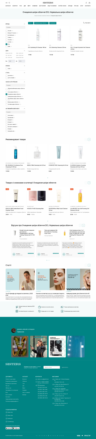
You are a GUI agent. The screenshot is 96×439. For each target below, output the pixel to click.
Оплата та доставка (10, 379)
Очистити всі (52, 23)
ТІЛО (20, 5)
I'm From (50, 206)
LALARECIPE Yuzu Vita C (81, 206)
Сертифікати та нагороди (12, 390)
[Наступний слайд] (89, 139)
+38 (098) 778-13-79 (59, 382)
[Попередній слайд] (86, 139)
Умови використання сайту (12, 399)
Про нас (7, 385)
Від (6, 61)
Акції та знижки (26, 392)
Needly (28, 163)
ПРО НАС (76, 5)
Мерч (23, 388)
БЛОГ (81, 5)
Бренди (24, 394)
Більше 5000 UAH (19, 57)
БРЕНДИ (70, 5)
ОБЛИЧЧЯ (14, 5)
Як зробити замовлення (11, 381)
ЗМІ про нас (8, 388)
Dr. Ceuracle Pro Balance (18, 163)
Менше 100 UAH (9, 53)
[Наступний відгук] (83, 225)
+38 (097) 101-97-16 (59, 391)
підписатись (65, 367)
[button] (30, 23)
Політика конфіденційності (12, 401)
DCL (29, 45)
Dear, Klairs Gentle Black (18, 206)
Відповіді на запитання (11, 383)
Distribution (10, 418)
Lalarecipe (72, 206)
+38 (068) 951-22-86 (42, 395)
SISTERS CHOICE (62, 5)
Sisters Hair (10, 412)
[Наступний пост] (82, 346)
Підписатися (20, 331)
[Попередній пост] (14, 346)
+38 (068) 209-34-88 (59, 401)
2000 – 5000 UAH (19, 55)
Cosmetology (11, 421)
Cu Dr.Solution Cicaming (80, 163)
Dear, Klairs (8, 206)
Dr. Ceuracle (9, 163)
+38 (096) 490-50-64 (43, 398)
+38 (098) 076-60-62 (59, 405)
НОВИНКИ (34, 5)
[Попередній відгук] (80, 225)
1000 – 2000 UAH (19, 53)
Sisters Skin (10, 415)
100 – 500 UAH (8, 55)
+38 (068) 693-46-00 (43, 393)
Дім (23, 385)
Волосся (24, 379)
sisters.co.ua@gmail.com (43, 379)
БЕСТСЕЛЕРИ (42, 5)
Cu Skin (72, 163)
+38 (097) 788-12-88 (42, 389)
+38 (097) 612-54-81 (42, 387)
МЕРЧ (29, 5)
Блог (7, 392)
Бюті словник (9, 394)
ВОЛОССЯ (8, 5)
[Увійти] (86, 3)
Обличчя (24, 381)
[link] (89, 3)
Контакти (8, 396)
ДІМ (25, 5)
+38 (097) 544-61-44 (59, 395)
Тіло (23, 383)
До (16, 61)
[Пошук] (9, 3)
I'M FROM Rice (56, 206)
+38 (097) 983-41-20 (42, 391)
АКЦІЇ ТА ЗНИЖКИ (52, 5)
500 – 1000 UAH (9, 57)
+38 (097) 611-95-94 (59, 386)
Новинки (24, 390)
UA (6, 2)
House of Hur (30, 206)
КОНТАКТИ (87, 5)
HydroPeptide (52, 163)
